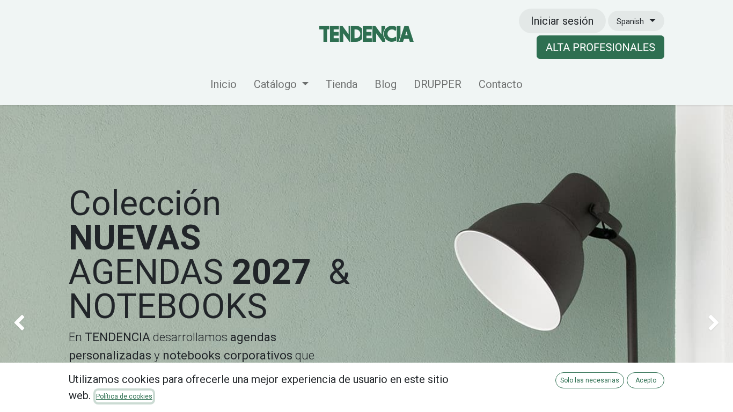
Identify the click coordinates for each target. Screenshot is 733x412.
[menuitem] (223, 86)
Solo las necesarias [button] (589, 380)
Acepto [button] (645, 380)
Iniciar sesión (562, 20)
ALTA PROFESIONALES (600, 47)
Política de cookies (124, 396)
